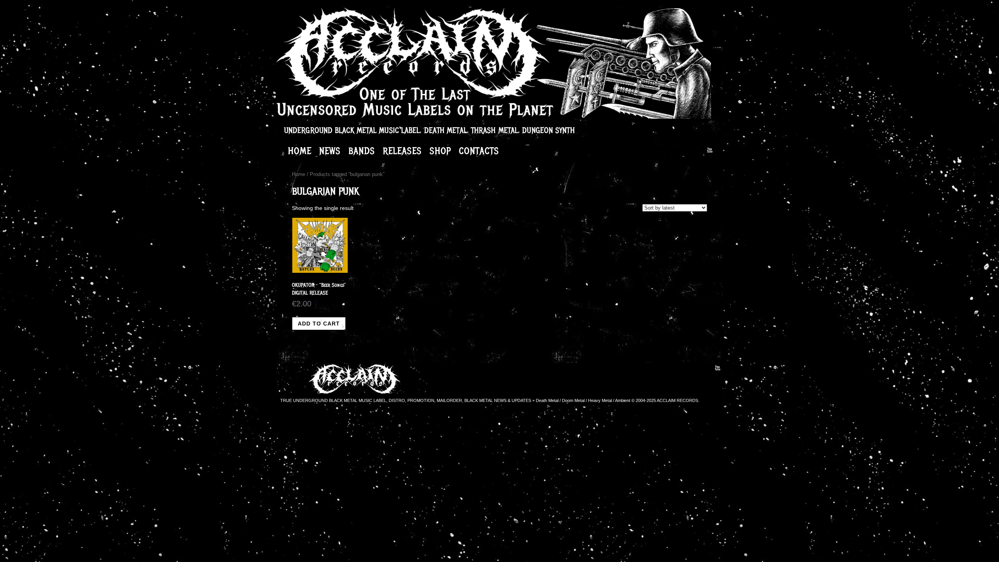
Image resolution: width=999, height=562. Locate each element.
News (330, 150)
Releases (402, 150)
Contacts (479, 150)
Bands (361, 150)
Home (299, 150)
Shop (440, 150)
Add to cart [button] (319, 323)
